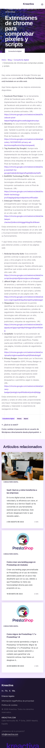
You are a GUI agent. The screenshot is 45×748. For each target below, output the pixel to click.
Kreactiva (7, 685)
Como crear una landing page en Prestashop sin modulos (21, 563)
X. (10, 691)
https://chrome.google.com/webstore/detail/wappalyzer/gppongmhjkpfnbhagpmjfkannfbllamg (23, 327)
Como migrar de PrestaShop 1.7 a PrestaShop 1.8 (21, 635)
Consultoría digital (21, 60)
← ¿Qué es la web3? (10, 425)
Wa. (13, 691)
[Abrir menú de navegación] (42, 4)
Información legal (9, 701)
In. (3, 691)
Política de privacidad (25, 701)
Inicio (4, 60)
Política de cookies (9, 705)
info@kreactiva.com (10, 734)
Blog (10, 60)
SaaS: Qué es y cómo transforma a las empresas (22, 491)
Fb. (6, 691)
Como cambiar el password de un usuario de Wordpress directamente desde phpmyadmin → (21, 430)
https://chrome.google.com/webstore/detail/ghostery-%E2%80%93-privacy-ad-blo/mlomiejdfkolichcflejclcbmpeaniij (23, 142)
